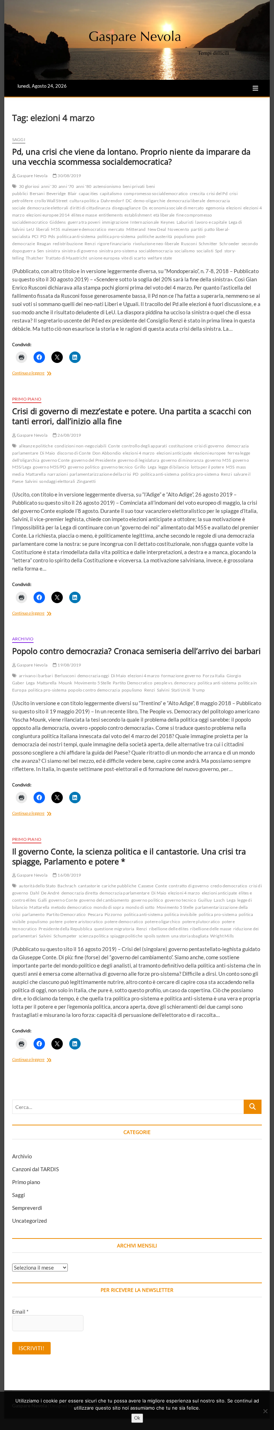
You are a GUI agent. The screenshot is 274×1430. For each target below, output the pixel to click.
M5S (55, 229)
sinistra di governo (79, 250)
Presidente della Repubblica (65, 928)
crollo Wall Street (51, 200)
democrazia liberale (186, 200)
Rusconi (189, 243)
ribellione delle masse (210, 928)
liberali (43, 229)
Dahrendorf (112, 200)
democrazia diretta (79, 893)
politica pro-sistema (116, 236)
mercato (116, 229)
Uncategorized (29, 1220)
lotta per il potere (207, 467)
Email (20, 1311)
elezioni (234, 207)
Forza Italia (213, 675)
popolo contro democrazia (94, 690)
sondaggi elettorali (57, 481)
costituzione (181, 446)
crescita (197, 193)
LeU (30, 229)
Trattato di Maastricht (66, 258)
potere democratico (124, 921)
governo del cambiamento (104, 900)
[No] (265, 1411)
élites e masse (84, 215)
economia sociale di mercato (176, 207)
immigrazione (115, 222)
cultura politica (84, 200)
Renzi (90, 243)
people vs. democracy (175, 682)
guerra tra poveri (84, 222)
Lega (152, 467)
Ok (137, 1418)
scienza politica (93, 936)
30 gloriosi (29, 186)
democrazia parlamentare (124, 893)
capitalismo (111, 193)
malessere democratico (84, 229)
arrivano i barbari (36, 675)
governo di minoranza (182, 460)
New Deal (157, 229)
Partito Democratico (132, 682)
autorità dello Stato (37, 885)
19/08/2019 (69, 665)
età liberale (163, 215)
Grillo (140, 467)
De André (50, 893)
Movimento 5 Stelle (92, 682)
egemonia (215, 207)
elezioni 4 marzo (138, 453)
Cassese (145, 885)
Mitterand (136, 229)
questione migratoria (114, 928)
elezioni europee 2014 (48, 215)
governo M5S (218, 460)
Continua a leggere (44, 373)
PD (43, 236)
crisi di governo (209, 446)
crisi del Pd (217, 193)
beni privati (133, 186)
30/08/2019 (69, 175)
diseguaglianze (126, 207)
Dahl (34, 893)
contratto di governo (189, 885)
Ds (144, 207)
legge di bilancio (173, 467)
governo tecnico (117, 467)
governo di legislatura (138, 460)
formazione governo (181, 675)
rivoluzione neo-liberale (156, 243)
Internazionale (144, 222)
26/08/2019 (69, 435)
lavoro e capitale (211, 222)
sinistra (53, 250)
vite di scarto (133, 258)
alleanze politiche (36, 446)
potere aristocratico (83, 921)
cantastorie (89, 885)
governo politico (84, 467)
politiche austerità (154, 236)
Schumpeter (65, 936)
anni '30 (49, 186)
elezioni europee (210, 453)
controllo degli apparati (144, 446)
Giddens (58, 222)
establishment (138, 215)
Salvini (31, 481)
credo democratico (228, 885)
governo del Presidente (93, 460)
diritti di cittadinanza (90, 207)
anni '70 (66, 186)
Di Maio (47, 453)
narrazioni (57, 474)
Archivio (23, 638)
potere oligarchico (163, 921)
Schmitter (208, 243)
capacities (88, 193)
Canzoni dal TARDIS (35, 1169)
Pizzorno (113, 914)
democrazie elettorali (47, 207)
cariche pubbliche (119, 885)
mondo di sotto (140, 907)
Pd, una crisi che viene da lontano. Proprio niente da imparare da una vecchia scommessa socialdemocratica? (131, 156)
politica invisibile (180, 914)
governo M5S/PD (49, 467)
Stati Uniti (180, 690)
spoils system (156, 936)
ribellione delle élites (169, 928)
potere (56, 921)
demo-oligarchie (149, 200)
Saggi (18, 139)
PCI (35, 236)
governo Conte (55, 460)
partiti (197, 229)
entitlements (111, 215)
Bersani (37, 193)
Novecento (178, 229)
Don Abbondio (106, 453)
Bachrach (66, 885)
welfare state (160, 258)
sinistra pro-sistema (118, 250)
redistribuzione (68, 243)
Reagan (44, 243)
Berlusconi (65, 675)
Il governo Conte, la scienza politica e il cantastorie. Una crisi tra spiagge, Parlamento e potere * (129, 856)
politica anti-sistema (76, 236)
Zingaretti (86, 481)
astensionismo (107, 186)
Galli (42, 900)
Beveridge (56, 193)
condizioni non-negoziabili (80, 446)
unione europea (104, 258)
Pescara (95, 914)
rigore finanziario (114, 243)
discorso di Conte (74, 453)
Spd (219, 250)
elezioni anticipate (174, 453)
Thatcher (35, 258)
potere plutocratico (201, 921)
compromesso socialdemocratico (156, 193)
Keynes (167, 222)
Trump (198, 690)
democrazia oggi (93, 675)
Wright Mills (222, 936)
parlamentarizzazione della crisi (100, 474)
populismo (184, 236)
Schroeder (229, 243)
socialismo (184, 250)
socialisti (205, 250)
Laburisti (185, 222)
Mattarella (36, 474)
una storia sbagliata (189, 936)
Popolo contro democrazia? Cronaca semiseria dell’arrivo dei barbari (136, 650)
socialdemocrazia (156, 250)
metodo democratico (71, 907)
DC (129, 200)
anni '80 (84, 186)
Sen (40, 250)
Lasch (219, 900)
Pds (51, 236)
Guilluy (205, 900)
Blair (72, 193)
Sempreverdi (27, 1207)
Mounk (65, 682)
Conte (114, 446)
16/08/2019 (69, 875)
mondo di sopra (108, 907)
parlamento (33, 914)
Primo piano (26, 399)
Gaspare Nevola (31, 175)
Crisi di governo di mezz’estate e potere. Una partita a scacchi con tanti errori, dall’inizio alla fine (132, 416)
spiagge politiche (126, 936)
